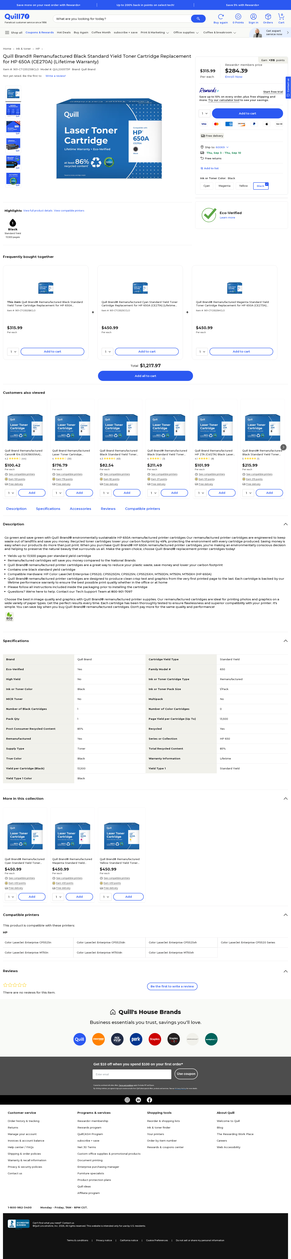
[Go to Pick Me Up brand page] (117, 1040)
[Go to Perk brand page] (136, 1040)
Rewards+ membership (92, 1121)
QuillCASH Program (90, 1134)
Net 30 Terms (86, 1147)
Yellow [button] (243, 185)
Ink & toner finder (158, 1127)
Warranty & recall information (27, 1160)
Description (16, 509)
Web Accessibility (228, 1147)
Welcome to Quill (228, 1121)
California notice (129, 1240)
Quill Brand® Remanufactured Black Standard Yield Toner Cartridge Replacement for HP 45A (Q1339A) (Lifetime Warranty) (262, 452)
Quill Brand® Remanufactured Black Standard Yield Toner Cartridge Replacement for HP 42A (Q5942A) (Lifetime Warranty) (167, 452)
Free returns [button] (213, 158)
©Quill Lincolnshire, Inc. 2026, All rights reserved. (59, 1225)
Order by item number (162, 1140)
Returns (13, 1127)
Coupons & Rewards (40, 32)
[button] (198, 19)
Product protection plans (94, 1179)
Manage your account (22, 1134)
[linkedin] (138, 1100)
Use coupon (186, 1073)
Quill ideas (84, 1186)
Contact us (15, 1173)
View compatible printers (69, 210)
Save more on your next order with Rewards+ (48, 5)
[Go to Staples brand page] (155, 1040)
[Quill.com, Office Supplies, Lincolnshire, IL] (18, 1224)
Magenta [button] (224, 185)
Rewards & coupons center (165, 1147)
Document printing (90, 1160)
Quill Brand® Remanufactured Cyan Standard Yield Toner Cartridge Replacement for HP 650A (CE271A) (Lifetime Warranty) (140, 303)
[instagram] (127, 1100)
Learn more (227, 217)
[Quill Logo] (17, 16)
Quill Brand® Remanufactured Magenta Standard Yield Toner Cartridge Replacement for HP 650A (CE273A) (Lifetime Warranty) (232, 303)
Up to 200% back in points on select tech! (145, 5)
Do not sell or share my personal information (200, 1240)
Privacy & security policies (25, 1166)
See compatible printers (22, 474)
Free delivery (214, 135)
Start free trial (273, 91)
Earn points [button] (273, 60)
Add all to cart (145, 376)
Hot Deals (64, 32)
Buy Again (81, 32)
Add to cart (247, 113)
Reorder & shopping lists (163, 1121)
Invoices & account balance (26, 1140)
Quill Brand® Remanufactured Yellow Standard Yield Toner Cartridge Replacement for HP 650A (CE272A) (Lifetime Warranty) (120, 860)
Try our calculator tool (224, 100)
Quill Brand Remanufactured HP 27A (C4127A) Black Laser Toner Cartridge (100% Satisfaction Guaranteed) (214, 452)
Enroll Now (233, 77)
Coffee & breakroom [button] (217, 32)
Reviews (108, 509)
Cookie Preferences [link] (157, 1240)
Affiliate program (88, 1193)
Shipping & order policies (24, 1153)
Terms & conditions (77, 1240)
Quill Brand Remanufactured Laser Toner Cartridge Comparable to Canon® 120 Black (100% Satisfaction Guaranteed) (71, 452)
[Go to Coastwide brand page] (98, 1040)
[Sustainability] (11, 617)
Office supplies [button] (184, 32)
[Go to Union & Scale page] (192, 1040)
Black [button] (260, 185)
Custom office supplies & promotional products (109, 1153)
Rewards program (89, 1127)
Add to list (211, 168)
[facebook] (149, 1100)
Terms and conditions (126, 1085)
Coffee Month (101, 32)
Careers (222, 1140)
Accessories (80, 509)
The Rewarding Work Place (235, 1134)
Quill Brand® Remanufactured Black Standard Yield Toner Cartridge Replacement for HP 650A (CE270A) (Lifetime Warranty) (45, 303)
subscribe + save (126, 32)
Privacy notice (104, 1240)
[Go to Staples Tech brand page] (173, 1040)
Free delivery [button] (16, 484)
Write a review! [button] (56, 75)
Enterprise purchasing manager (98, 1166)
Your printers (155, 1134)
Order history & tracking (23, 1121)
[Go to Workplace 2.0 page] (211, 1040)
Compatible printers (142, 509)
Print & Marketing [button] (153, 32)
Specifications (48, 509)
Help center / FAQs (21, 1147)
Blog (220, 1127)
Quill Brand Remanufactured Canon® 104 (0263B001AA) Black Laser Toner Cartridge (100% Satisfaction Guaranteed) (23, 452)
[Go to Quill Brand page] (79, 1040)
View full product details (37, 210)
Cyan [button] (207, 185)
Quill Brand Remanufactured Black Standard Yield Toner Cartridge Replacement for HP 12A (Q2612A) (118, 452)
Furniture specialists (90, 1173)
